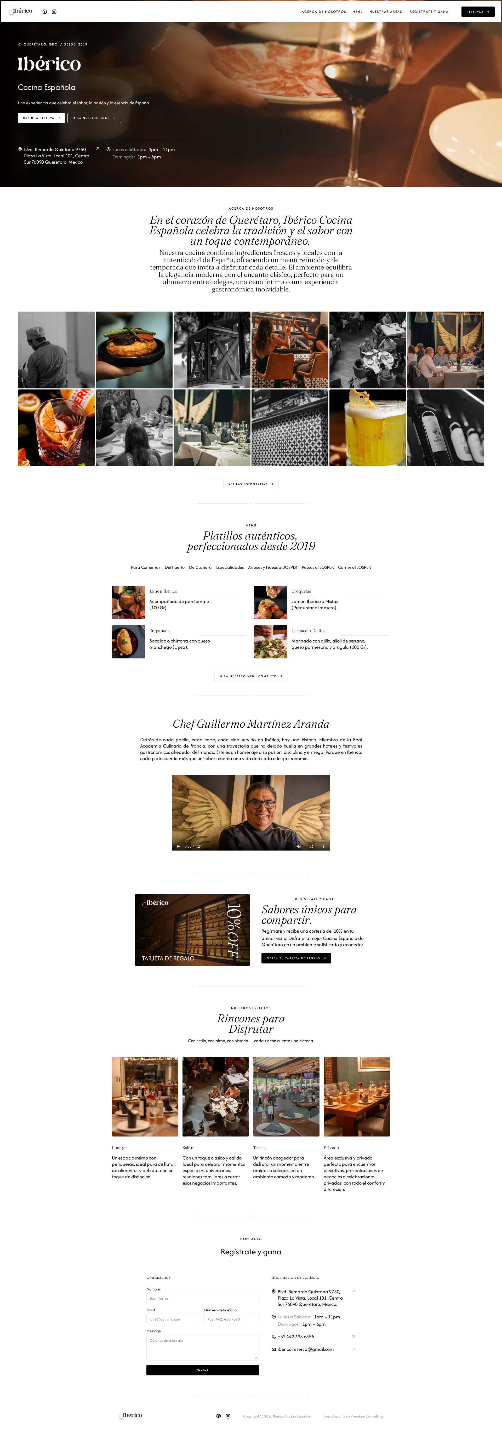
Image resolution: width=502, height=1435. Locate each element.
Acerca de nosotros (324, 11)
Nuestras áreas (386, 11)
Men (356, 11)
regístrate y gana (429, 11)
